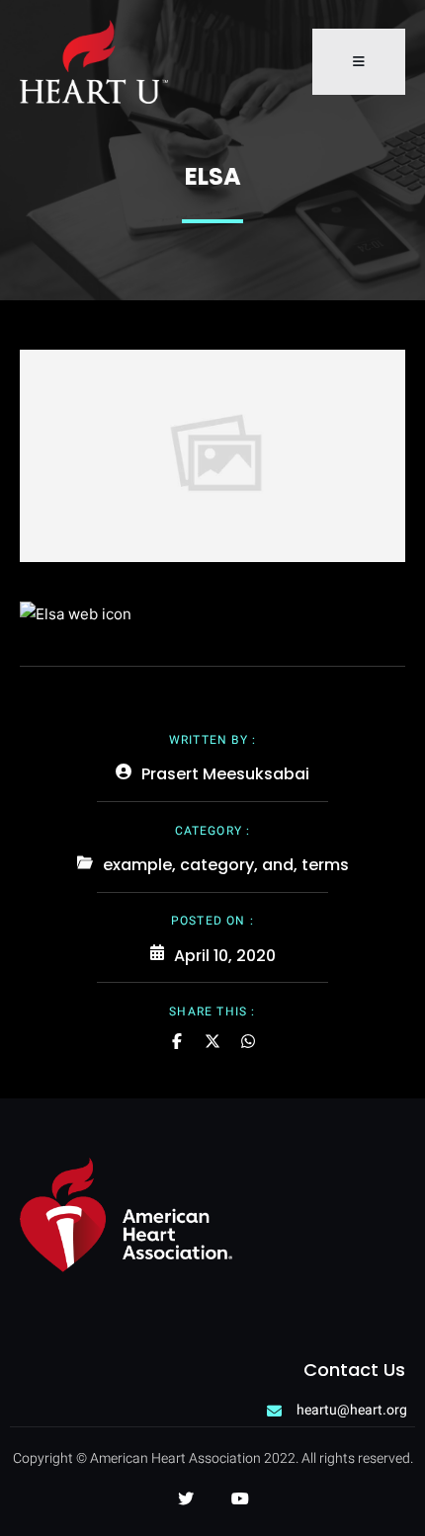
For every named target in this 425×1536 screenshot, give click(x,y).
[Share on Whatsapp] (248, 1041)
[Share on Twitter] (212, 1041)
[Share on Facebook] (177, 1041)
